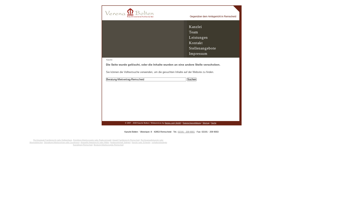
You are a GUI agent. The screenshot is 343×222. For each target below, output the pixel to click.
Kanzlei (195, 27)
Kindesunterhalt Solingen (120, 142)
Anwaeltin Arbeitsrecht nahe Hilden (95, 142)
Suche (213, 123)
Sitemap (206, 123)
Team (193, 32)
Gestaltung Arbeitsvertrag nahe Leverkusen (62, 142)
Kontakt (196, 43)
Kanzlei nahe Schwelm (141, 142)
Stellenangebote (202, 48)
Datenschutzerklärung (192, 123)
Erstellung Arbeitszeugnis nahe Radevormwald (92, 140)
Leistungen (198, 37)
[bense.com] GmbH (173, 123)
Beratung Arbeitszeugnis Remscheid (108, 145)
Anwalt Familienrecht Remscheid (126, 140)
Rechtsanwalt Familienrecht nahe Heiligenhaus (52, 140)
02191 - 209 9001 (186, 132)
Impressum (198, 53)
